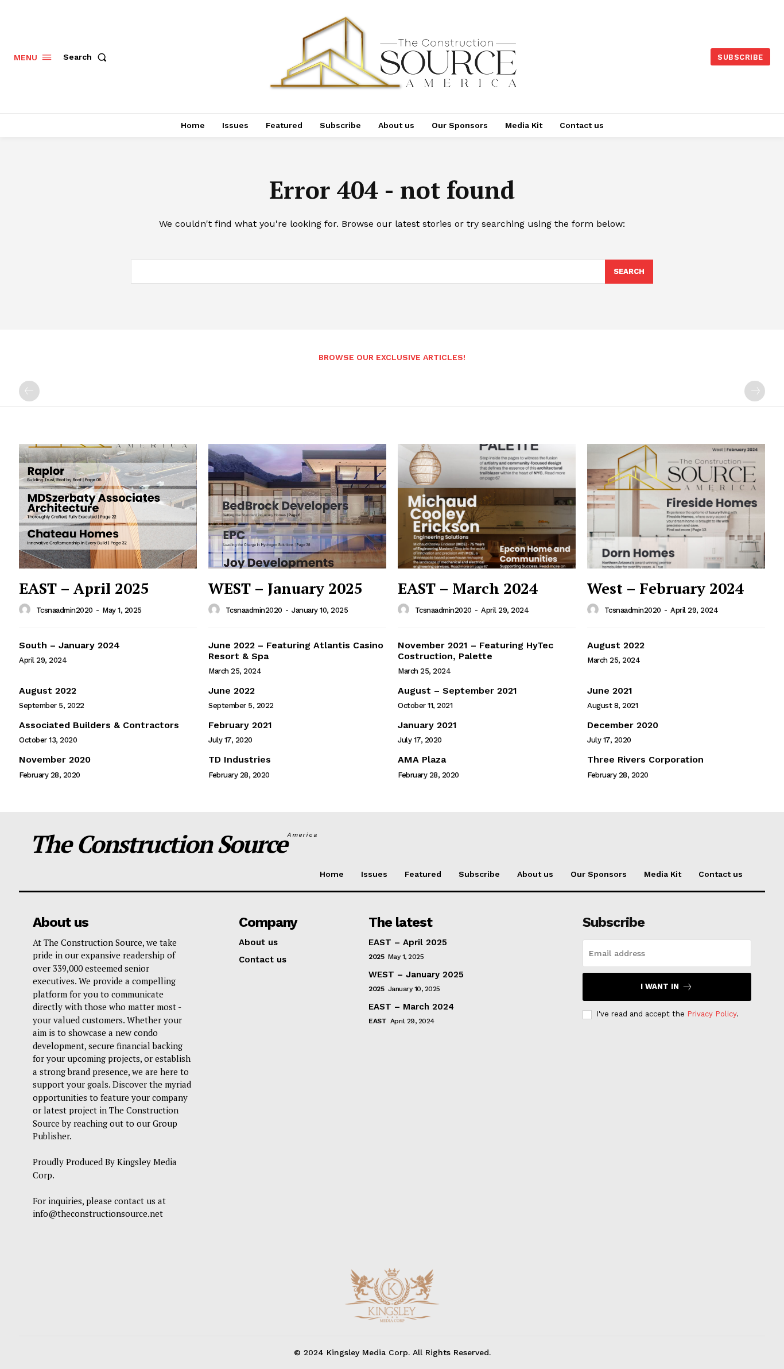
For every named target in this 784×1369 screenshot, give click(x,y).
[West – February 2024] (676, 506)
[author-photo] (26, 610)
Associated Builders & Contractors (99, 725)
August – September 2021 (457, 690)
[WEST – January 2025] (297, 506)
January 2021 (427, 725)
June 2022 (231, 690)
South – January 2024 (69, 645)
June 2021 (609, 690)
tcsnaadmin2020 (64, 610)
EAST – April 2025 (84, 588)
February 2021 (240, 725)
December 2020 (622, 725)
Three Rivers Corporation (645, 759)
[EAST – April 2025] (108, 506)
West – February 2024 (665, 588)
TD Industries (239, 759)
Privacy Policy (711, 1014)
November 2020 (55, 759)
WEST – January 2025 (285, 588)
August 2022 (616, 645)
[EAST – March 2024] (487, 506)
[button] (87, 57)
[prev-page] (29, 391)
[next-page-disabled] (754, 391)
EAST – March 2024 (468, 588)
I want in (660, 986)
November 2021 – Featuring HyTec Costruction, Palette (475, 651)
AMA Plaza (422, 759)
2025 (376, 957)
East (377, 1021)
